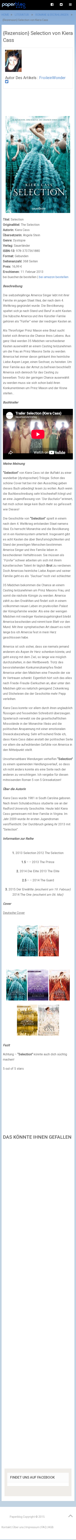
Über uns (18, 1527)
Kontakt (6, 1527)
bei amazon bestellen (53, 277)
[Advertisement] (38, 1305)
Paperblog (16, 1516)
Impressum (33, 1527)
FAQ (43, 1527)
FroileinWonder (52, 77)
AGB (51, 1527)
